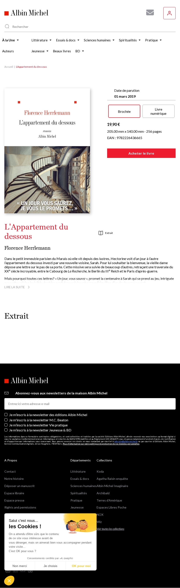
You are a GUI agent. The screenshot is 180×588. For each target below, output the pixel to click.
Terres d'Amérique (109, 500)
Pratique (76, 500)
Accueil (8, 66)
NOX (100, 514)
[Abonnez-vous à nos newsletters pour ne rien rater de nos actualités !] (148, 12)
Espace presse (14, 500)
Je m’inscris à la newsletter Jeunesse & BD (40, 430)
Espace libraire (14, 493)
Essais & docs (79, 478)
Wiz (99, 522)
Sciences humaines (83, 486)
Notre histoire (14, 478)
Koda (100, 471)
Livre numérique (158, 111)
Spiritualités (78, 493)
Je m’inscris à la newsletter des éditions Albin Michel (48, 415)
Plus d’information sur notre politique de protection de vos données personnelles (101, 444)
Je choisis (50, 566)
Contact (10, 471)
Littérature (78, 471)
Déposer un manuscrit (19, 486)
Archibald (103, 493)
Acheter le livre (141, 153)
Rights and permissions (20, 507)
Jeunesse (77, 507)
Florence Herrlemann (27, 248)
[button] (9, 580)
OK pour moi (81, 566)
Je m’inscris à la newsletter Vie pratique (38, 425)
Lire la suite (14, 287)
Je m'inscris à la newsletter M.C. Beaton (38, 420)
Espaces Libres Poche (111, 507)
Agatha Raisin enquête (112, 478)
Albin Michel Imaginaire (112, 486)
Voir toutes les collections (110, 529)
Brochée (124, 111)
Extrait (109, 233)
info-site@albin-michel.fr (126, 441)
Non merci (20, 566)
